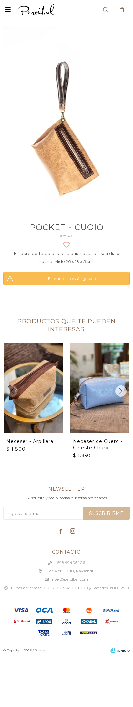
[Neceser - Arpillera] (33, 388)
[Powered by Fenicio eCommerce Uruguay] (120, 650)
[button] (121, 391)
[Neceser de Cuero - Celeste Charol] (100, 388)
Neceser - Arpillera (29, 441)
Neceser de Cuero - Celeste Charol (98, 444)
